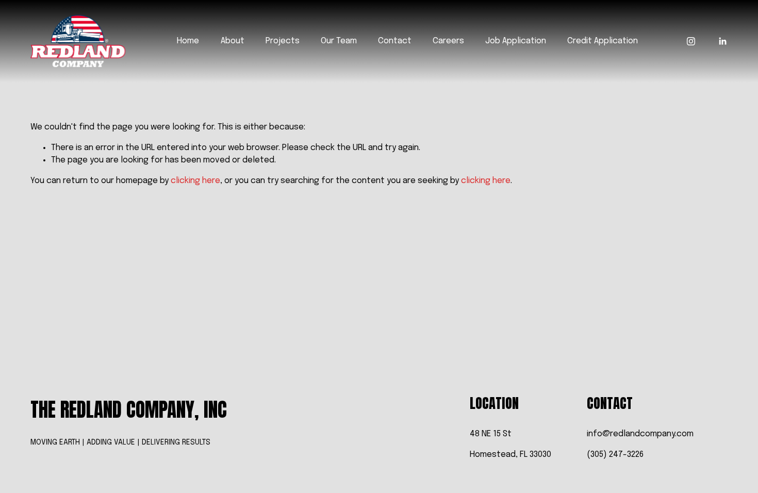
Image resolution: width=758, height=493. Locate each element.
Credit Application (602, 41)
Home (188, 41)
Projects (283, 41)
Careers (448, 41)
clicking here (195, 180)
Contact (394, 41)
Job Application (515, 41)
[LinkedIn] (722, 41)
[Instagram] (691, 41)
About (232, 41)
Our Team (339, 41)
